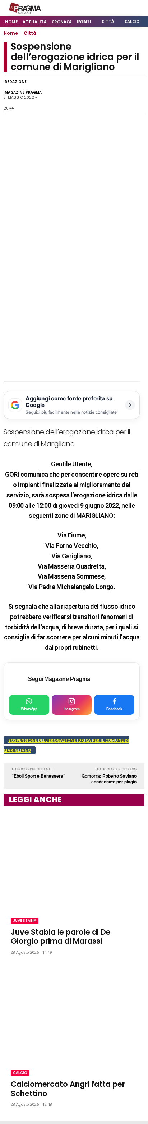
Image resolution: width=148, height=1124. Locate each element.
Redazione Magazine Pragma (23, 87)
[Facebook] (54, 95)
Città (30, 33)
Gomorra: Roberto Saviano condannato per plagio (109, 779)
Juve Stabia (24, 920)
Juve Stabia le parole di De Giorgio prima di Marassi (61, 936)
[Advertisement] (74, 304)
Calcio (20, 1072)
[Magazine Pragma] (25, 8)
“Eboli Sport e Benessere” (38, 776)
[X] (87, 95)
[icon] (119, 8)
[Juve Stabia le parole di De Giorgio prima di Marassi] (74, 860)
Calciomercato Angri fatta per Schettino (68, 1088)
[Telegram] (103, 95)
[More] (136, 95)
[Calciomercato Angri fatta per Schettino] (74, 1012)
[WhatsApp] (70, 95)
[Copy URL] (120, 95)
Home (11, 33)
